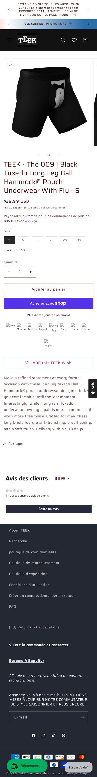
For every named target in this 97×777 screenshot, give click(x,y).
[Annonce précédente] (9, 9)
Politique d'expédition (28, 574)
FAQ (12, 606)
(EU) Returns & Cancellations (34, 627)
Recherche (18, 541)
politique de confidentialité (33, 552)
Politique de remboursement (34, 563)
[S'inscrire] (82, 717)
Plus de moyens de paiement (48, 315)
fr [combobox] (63, 478)
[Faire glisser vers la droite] (59, 155)
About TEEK (19, 530)
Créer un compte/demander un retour (42, 595)
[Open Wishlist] (74, 40)
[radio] (9, 240)
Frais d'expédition (15, 208)
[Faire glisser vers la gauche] (38, 155)
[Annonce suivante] (88, 9)
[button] (10, 40)
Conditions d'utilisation (29, 585)
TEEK (22, 773)
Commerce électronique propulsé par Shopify (58, 773)
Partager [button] (16, 443)
